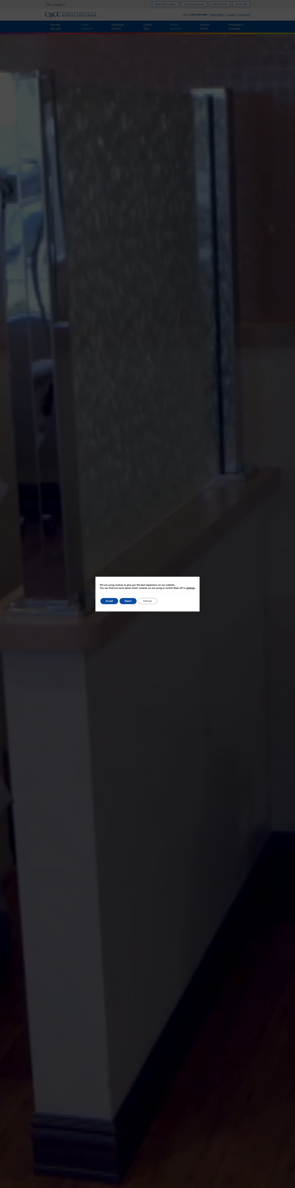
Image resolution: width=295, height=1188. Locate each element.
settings (190, 588)
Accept (109, 601)
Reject (128, 601)
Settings (147, 601)
